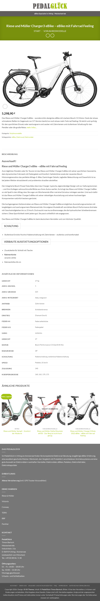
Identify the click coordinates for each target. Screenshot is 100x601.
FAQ (55, 586)
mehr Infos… (32, 127)
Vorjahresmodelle (55, 31)
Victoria (5, 501)
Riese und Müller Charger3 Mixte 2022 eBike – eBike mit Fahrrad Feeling (82, 433)
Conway (5, 507)
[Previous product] (52, 35)
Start (37, 31)
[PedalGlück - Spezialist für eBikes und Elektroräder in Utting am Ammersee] (50, 5)
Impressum (63, 586)
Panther (5, 524)
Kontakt (13, 586)
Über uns (23, 586)
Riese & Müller (8, 496)
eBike (14, 137)
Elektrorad (20, 137)
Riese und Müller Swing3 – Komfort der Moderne (17, 432)
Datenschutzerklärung (79, 586)
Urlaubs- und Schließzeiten (13, 576)
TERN (4, 512)
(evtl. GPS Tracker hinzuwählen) (24, 480)
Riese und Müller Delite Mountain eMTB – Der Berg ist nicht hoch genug (50, 433)
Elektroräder (29, 137)
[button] (96, 6)
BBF (3, 518)
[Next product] (48, 35)
